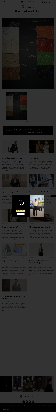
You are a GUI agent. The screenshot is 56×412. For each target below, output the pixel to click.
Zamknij (53, 195)
